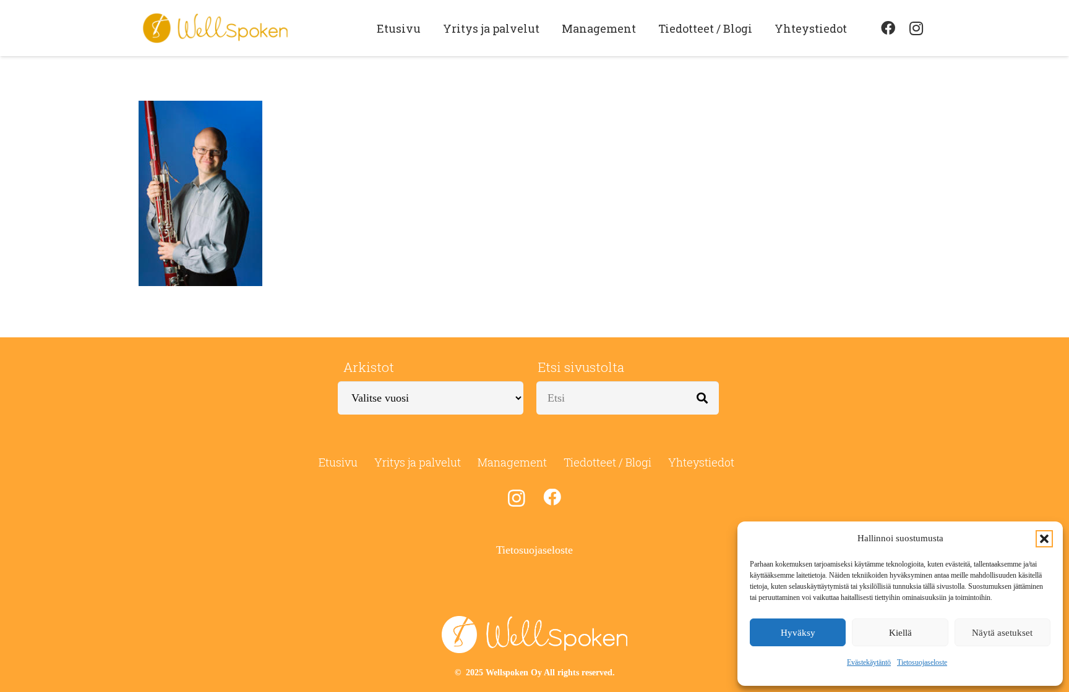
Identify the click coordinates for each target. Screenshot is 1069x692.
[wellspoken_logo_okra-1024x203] (215, 28)
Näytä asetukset (1002, 633)
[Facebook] (888, 28)
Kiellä (900, 633)
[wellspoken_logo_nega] (534, 634)
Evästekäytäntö (869, 662)
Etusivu (338, 462)
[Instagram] (916, 28)
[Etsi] (702, 398)
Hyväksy (798, 633)
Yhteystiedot (701, 462)
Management (512, 462)
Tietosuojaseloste (922, 662)
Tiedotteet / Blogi (607, 462)
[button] (1044, 539)
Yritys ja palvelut (417, 462)
